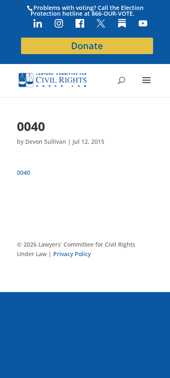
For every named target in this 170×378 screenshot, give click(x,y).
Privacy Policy (72, 254)
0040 (23, 172)
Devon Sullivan (45, 141)
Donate (87, 45)
